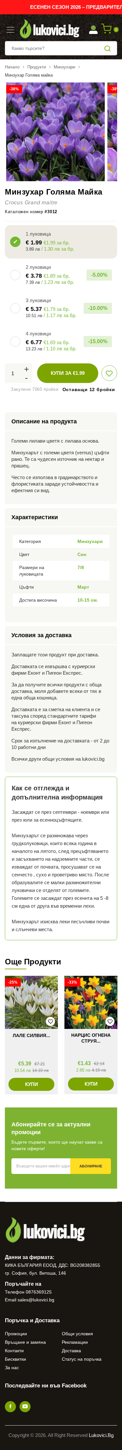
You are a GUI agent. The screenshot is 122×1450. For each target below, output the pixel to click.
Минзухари (64, 67)
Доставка (71, 1350)
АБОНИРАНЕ (90, 1166)
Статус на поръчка (82, 1359)
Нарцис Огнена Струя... (91, 1038)
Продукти (36, 67)
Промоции (16, 1333)
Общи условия (77, 1333)
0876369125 (39, 1292)
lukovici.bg (101, 1435)
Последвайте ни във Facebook (46, 1386)
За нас (12, 1367)
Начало (12, 67)
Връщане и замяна (25, 1342)
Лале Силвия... (31, 1035)
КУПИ (31, 1084)
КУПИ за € (68, 373)
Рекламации (75, 1342)
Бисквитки (15, 1359)
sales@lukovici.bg (36, 1299)
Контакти (14, 1350)
